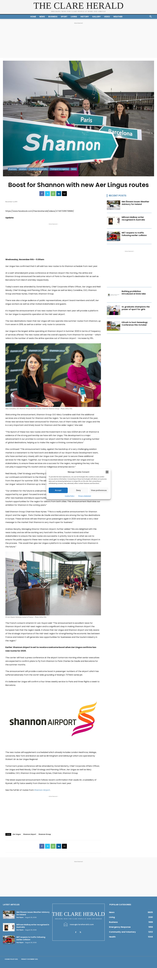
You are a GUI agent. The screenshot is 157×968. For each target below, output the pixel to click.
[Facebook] (41, 193)
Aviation (22, 169)
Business (12, 169)
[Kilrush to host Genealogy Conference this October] (113, 326)
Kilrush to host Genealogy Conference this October (135, 323)
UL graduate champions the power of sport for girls (136, 308)
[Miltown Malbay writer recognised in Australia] (113, 220)
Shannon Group (45, 834)
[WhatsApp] (53, 193)
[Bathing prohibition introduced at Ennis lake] (113, 295)
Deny (78, 490)
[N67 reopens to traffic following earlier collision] (113, 236)
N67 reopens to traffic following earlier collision (134, 234)
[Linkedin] (58, 193)
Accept (58, 490)
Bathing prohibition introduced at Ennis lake (134, 292)
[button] (107, 472)
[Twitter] (47, 193)
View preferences (99, 490)
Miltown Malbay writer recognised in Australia (133, 218)
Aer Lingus (17, 834)
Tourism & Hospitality (38, 169)
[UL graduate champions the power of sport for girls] (113, 310)
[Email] (64, 193)
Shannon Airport (42, 790)
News (74, 169)
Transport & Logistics (59, 169)
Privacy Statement (84, 496)
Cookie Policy (69, 496)
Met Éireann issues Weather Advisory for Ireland (135, 203)
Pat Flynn (19, 917)
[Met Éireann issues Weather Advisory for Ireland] (113, 205)
